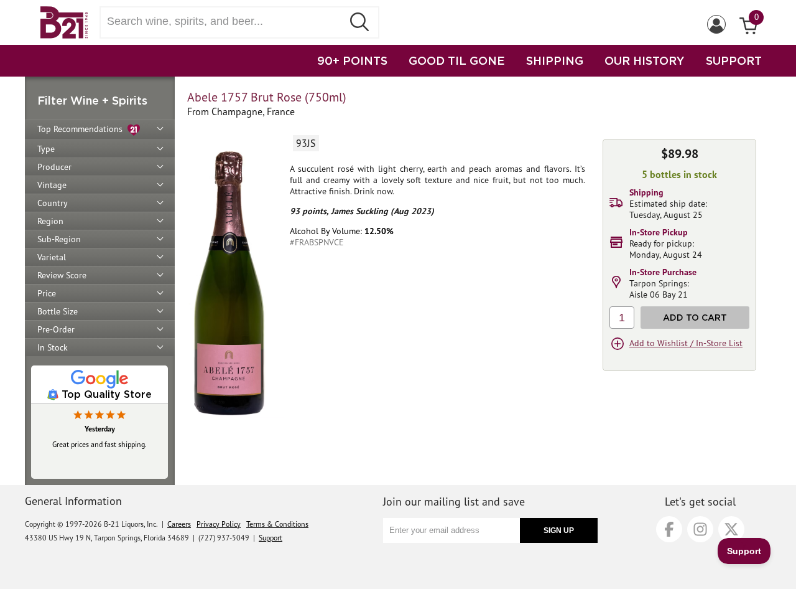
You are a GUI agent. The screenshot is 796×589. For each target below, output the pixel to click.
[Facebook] (669, 529)
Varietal (51, 257)
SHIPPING (554, 60)
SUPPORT (734, 60)
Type (46, 148)
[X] (731, 529)
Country (52, 203)
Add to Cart (695, 317)
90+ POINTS (352, 60)
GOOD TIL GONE (457, 60)
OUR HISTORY (644, 60)
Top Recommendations (82, 128)
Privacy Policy (219, 524)
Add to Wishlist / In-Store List (686, 343)
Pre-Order (56, 329)
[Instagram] (700, 529)
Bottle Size (57, 311)
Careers (179, 524)
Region (50, 221)
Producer (54, 166)
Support (270, 537)
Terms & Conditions (277, 524)
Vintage (52, 185)
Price (46, 293)
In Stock (52, 347)
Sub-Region (59, 239)
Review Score (61, 275)
